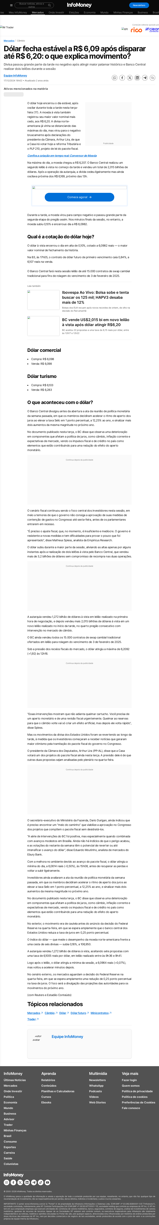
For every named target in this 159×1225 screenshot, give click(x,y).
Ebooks (46, 1102)
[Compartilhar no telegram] (145, 78)
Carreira (9, 1152)
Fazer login (129, 1080)
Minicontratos (100, 1013)
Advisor (9, 1119)
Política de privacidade (137, 1091)
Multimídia (98, 1073)
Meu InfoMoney (18, 12)
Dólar (62, 1013)
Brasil (7, 1136)
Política (9, 1096)
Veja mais (130, 1073)
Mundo (104, 12)
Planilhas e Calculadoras (57, 1091)
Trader (31, 1019)
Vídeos (94, 1096)
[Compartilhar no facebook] (122, 78)
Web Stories (97, 1102)
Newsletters (139, 5)
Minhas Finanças (123, 12)
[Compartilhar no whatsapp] (114, 78)
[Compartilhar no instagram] (6, 1182)
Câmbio (50, 1013)
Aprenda (48, 1073)
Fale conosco (131, 1108)
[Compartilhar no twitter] (130, 78)
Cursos (46, 1096)
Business (143, 12)
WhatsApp (96, 1085)
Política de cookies (135, 1096)
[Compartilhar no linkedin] (137, 78)
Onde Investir (56, 12)
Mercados (38, 12)
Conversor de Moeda (82, 155)
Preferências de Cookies (138, 1102)
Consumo (10, 1141)
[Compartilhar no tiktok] (40, 1182)
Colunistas (11, 1164)
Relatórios (48, 1080)
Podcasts (95, 1091)
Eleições (74, 12)
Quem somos (131, 1085)
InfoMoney (13, 1073)
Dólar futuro (78, 1013)
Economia (89, 12)
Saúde (8, 1158)
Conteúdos (48, 1085)
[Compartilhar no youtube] (47, 1182)
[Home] (79, 5)
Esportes (10, 1147)
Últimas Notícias (15, 1080)
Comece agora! (77, 197)
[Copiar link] (152, 78)
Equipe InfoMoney (15, 75)
